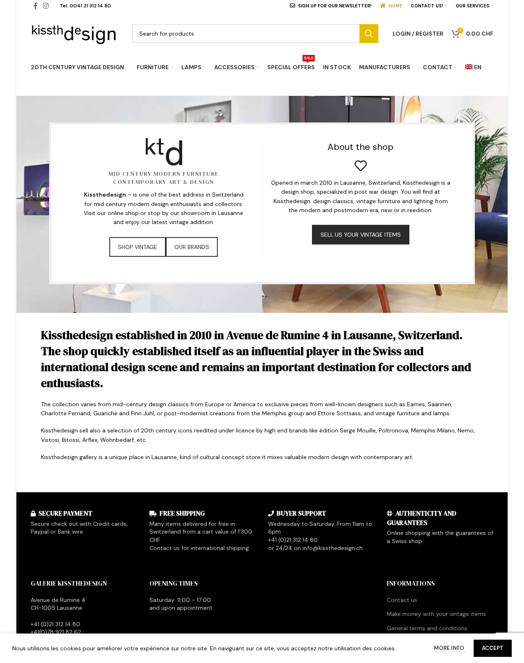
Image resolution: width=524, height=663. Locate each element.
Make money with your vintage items (436, 614)
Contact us (402, 600)
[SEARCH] (368, 33)
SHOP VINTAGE (137, 247)
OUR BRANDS (191, 247)
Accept (493, 648)
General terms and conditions (427, 628)
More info (449, 648)
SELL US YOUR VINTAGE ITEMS (361, 234)
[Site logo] (74, 32)
